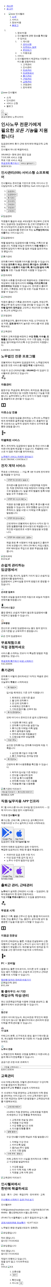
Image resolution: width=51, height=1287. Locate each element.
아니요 (15, 1283)
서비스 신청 (12, 103)
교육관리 (27, 82)
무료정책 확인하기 (10, 163)
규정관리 (27, 84)
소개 (14, 17)
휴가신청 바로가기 (25, 792)
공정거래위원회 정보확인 (13, 1223)
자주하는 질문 (29, 47)
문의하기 (27, 50)
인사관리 (27, 67)
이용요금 (27, 53)
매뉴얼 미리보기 (8, 792)
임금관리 (27, 70)
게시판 (10, 6)
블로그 (15, 25)
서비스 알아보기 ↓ (28, 163)
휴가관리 (27, 76)
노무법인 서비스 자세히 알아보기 (17, 456)
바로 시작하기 (26, 661)
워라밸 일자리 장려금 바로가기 (16, 980)
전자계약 (27, 87)
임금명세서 (28, 73)
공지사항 (27, 44)
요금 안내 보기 (27, 1199)
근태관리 (27, 79)
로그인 (10, 9)
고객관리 (27, 64)
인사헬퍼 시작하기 (10, 1199)
